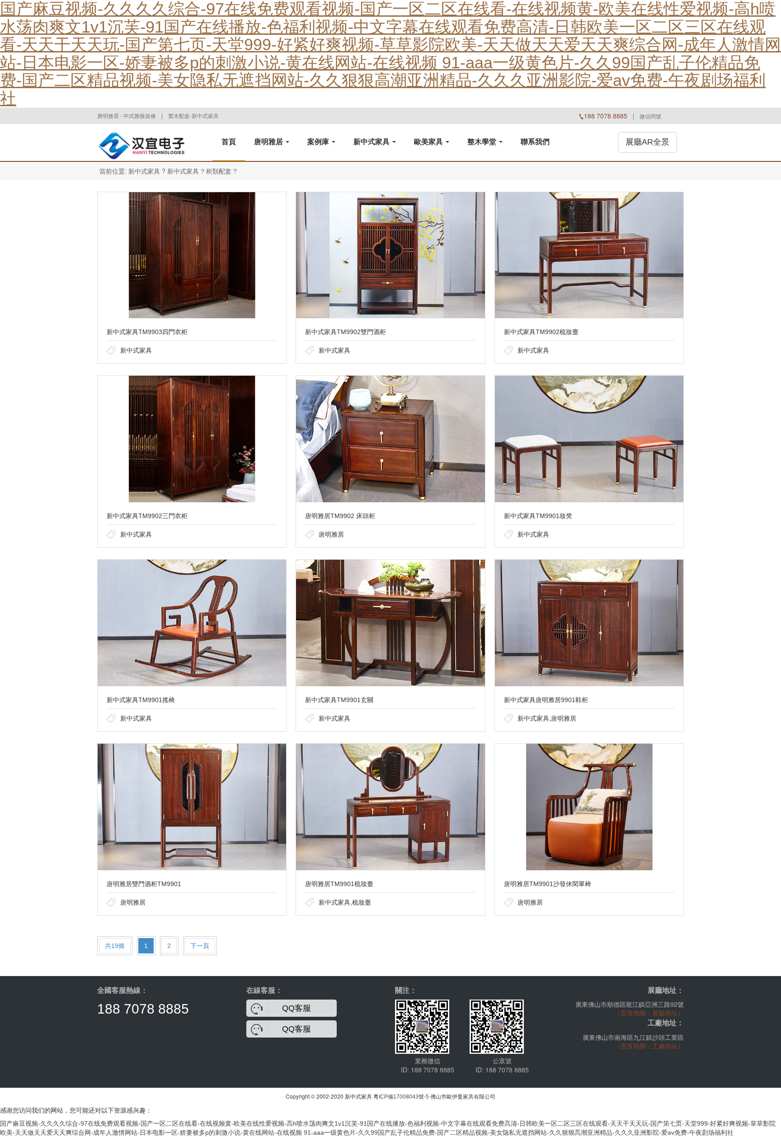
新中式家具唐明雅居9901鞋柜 (546, 699)
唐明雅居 (269, 142)
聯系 (535, 142)
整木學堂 (482, 142)
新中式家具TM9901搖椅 (141, 699)
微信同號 (650, 116)
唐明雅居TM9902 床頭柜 (340, 515)
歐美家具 (429, 142)
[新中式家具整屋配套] (142, 142)
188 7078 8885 (143, 1008)
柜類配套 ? (221, 171)
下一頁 (199, 945)
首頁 (228, 142)
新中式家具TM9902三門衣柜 (147, 515)
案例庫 (319, 142)
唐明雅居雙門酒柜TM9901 (144, 883)
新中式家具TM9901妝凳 (538, 515)
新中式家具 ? (185, 171)
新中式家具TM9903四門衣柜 (147, 331)
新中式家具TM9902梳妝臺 (541, 331)
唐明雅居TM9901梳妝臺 (339, 883)
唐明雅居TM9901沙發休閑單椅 (547, 883)
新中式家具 (372, 142)
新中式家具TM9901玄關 (339, 699)
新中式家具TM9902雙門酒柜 (345, 331)
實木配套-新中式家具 (193, 116)
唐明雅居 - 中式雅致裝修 (126, 116)
